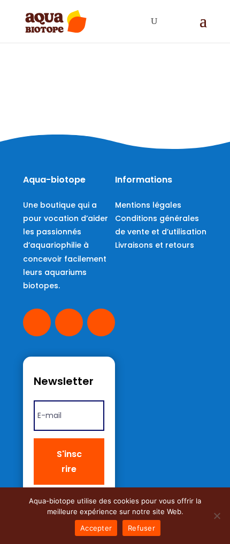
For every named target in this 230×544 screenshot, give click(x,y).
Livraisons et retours (154, 245)
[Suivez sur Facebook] (37, 322)
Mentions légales (148, 205)
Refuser (141, 528)
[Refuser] (216, 515)
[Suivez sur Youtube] (69, 322)
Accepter (96, 528)
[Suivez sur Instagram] (101, 322)
